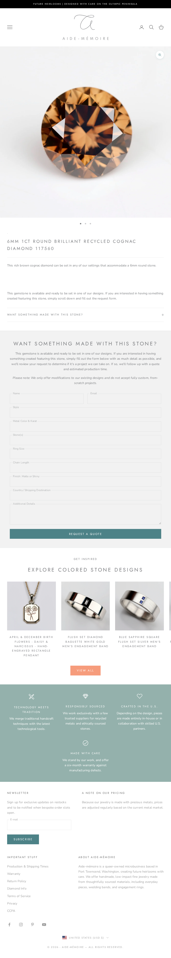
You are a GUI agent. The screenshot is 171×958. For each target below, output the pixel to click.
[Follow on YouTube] (44, 924)
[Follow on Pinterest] (32, 924)
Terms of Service (19, 896)
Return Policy (16, 881)
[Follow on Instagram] (21, 924)
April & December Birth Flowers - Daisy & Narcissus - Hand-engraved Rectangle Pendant (31, 646)
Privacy (12, 903)
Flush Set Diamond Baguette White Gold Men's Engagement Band (85, 641)
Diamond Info (16, 888)
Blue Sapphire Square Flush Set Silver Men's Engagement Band (139, 641)
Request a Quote (85, 534)
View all (85, 670)
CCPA (11, 911)
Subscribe (23, 839)
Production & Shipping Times (28, 866)
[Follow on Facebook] (9, 924)
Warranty (13, 874)
